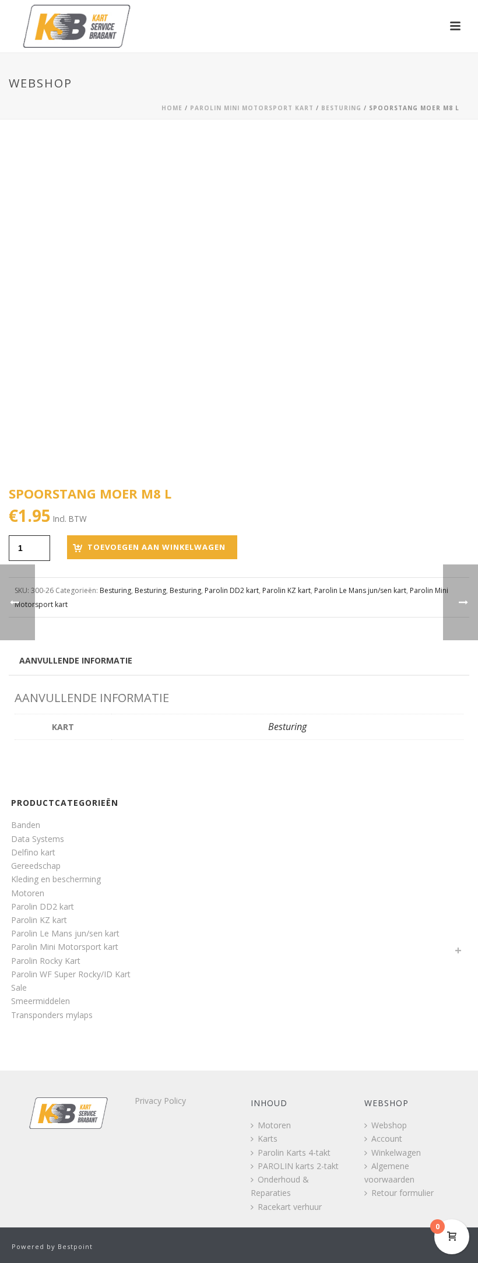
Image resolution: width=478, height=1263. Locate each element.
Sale (19, 987)
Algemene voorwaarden (389, 1172)
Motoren (27, 893)
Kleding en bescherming (56, 879)
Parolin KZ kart (286, 590)
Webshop (389, 1125)
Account (386, 1138)
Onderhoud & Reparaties (280, 1186)
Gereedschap (36, 865)
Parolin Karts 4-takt (294, 1152)
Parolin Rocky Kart (45, 960)
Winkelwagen (396, 1152)
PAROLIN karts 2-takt (298, 1165)
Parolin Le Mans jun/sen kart (360, 590)
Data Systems (37, 838)
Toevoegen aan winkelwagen (156, 547)
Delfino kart (33, 852)
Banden (25, 824)
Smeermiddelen (40, 1000)
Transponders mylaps (52, 1014)
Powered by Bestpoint (52, 1246)
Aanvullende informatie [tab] (75, 660)
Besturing (341, 108)
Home (171, 108)
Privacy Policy (160, 1100)
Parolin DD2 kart (232, 590)
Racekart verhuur (290, 1206)
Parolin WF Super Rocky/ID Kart (71, 974)
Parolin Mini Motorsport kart (252, 108)
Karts (267, 1138)
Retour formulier (402, 1192)
